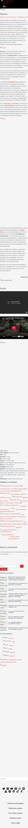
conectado (16, 552)
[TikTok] (17, 792)
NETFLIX (10, 638)
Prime (13, 642)
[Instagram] (7, 789)
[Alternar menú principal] (4, 7)
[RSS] (15, 789)
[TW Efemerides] (6, 792)
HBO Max (12, 652)
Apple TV (12, 656)
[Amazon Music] (21, 792)
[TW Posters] (23, 789)
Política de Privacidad (15, 803)
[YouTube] (11, 789)
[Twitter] (4, 789)
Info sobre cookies (15, 813)
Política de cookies (15, 808)
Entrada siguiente (14, 538)
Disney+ (11, 645)
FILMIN (10, 649)
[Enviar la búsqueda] (22, 566)
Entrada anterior (14, 536)
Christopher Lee (13, 82)
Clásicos (2, 17)
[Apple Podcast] (13, 792)
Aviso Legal (15, 823)
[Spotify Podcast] (9, 792)
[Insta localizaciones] (19, 789)
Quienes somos (15, 818)
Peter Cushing (9, 105)
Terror (7, 17)
